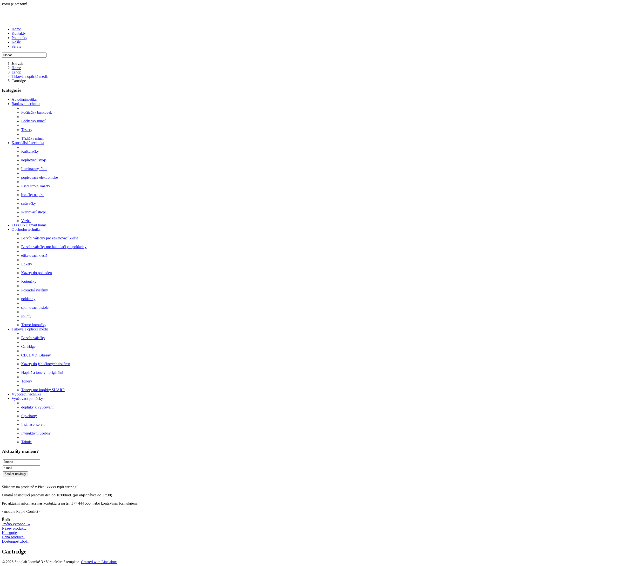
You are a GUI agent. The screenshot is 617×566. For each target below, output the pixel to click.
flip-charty (29, 416)
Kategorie (9, 533)
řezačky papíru (32, 195)
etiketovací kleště (34, 255)
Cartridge (28, 346)
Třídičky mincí (32, 138)
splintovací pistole (34, 307)
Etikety (26, 264)
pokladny (28, 299)
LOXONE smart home (29, 225)
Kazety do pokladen (36, 273)
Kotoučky (28, 281)
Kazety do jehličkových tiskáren (45, 364)
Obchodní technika (26, 229)
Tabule (26, 442)
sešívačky (28, 203)
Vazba (26, 221)
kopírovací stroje (34, 160)
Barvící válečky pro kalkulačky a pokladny (54, 247)
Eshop (16, 72)
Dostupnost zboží (15, 541)
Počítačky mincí (33, 121)
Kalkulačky (30, 151)
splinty (26, 316)
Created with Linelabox (99, 562)
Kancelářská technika (28, 143)
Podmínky (19, 38)
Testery (26, 130)
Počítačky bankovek (36, 112)
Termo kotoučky (33, 325)
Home (16, 29)
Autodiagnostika (24, 99)
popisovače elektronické (39, 177)
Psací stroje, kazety (35, 186)
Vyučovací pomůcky (27, 398)
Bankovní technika (26, 104)
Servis (16, 46)
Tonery (26, 381)
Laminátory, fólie (34, 169)
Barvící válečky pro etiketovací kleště (49, 238)
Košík (16, 42)
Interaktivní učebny (36, 433)
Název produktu (14, 528)
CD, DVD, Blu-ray (36, 355)
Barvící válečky (33, 338)
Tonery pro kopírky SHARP (43, 390)
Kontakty (19, 33)
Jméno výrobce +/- (16, 524)
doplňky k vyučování (37, 407)
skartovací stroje (33, 212)
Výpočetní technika (26, 394)
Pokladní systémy (34, 290)
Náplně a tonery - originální (42, 372)
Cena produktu (13, 537)
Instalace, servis (33, 424)
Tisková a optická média (30, 76)
